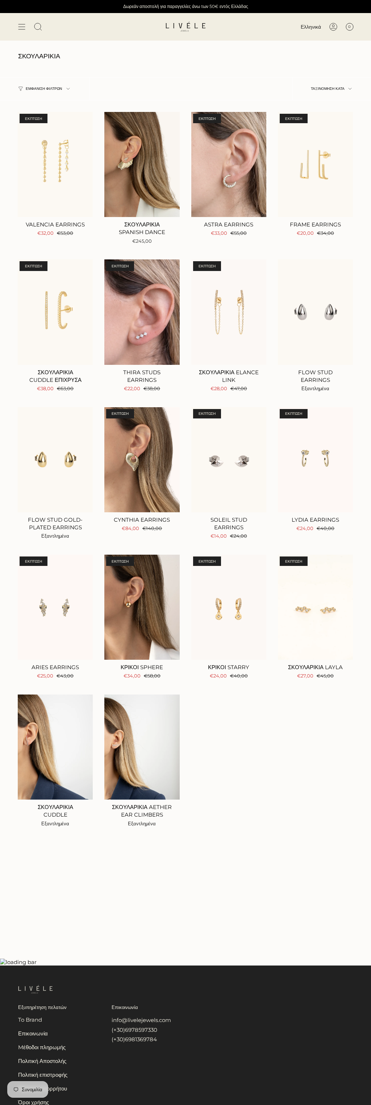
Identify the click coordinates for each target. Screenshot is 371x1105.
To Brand (30, 1019)
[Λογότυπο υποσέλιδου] (35, 989)
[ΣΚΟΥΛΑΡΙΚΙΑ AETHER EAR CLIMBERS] (141, 747)
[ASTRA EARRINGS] (228, 164)
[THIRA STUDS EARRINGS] (141, 311)
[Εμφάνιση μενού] (21, 26)
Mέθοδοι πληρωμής (42, 1047)
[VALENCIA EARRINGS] (55, 164)
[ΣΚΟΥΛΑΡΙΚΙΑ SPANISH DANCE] (141, 164)
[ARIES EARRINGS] (55, 607)
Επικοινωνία (33, 1033)
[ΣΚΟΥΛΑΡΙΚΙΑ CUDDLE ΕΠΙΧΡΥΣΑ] (55, 311)
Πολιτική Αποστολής (42, 1061)
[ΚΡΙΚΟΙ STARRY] (228, 607)
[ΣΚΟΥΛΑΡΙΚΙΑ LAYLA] (315, 607)
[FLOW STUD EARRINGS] (315, 311)
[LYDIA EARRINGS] (315, 459)
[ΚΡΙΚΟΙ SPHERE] (141, 607)
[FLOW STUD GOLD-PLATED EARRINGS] (55, 459)
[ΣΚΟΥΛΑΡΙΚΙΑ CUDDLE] (55, 747)
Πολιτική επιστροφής (42, 1074)
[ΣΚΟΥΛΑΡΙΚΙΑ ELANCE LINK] (228, 311)
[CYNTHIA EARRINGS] (141, 459)
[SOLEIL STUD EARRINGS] (228, 459)
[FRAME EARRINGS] (315, 164)
